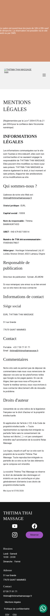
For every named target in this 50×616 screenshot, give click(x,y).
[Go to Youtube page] (14, 526)
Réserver (34, 535)
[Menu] (44, 75)
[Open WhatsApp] (43, 608)
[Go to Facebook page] (34, 526)
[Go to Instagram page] (14, 534)
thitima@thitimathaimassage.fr (17, 198)
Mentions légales (13, 602)
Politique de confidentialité (16, 609)
